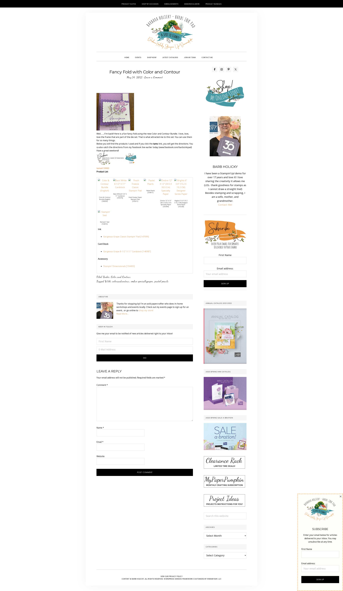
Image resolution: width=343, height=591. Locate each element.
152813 (104, 224)
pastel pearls (161, 281)
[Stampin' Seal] (104, 211)
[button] (218, 55)
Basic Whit (116, 194)
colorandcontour (120, 281)
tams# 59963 (102, 168)
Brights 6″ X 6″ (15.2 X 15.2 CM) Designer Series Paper (181, 202)
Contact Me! (225, 204)
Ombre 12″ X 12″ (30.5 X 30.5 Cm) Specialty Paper (165, 202)
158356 (104, 201)
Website (100, 456)
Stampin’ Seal (104, 222)
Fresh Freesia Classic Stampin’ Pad (135, 198)
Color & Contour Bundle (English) (104, 198)
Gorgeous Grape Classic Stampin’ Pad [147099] (126, 236)
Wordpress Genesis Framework (178, 579)
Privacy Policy (175, 576)
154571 (150, 192)
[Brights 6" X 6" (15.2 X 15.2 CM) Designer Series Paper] (181, 180)
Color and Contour (121, 276)
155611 (135, 201)
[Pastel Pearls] (150, 180)
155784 (165, 206)
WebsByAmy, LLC (214, 579)
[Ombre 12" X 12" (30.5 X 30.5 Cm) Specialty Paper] (165, 180)
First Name (225, 255)
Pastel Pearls (150, 191)
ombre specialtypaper (142, 281)
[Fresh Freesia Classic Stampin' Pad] (135, 180)
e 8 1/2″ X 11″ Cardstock (121, 195)
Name (100, 427)
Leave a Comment (153, 77)
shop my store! (146, 310)
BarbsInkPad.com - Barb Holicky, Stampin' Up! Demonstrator (171, 32)
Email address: (225, 268)
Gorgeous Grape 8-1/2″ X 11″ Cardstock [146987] (127, 251)
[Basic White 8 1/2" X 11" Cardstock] (120, 180)
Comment (102, 385)
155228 (181, 206)
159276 (120, 198)
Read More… (122, 313)
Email (99, 441)
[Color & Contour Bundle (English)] (104, 180)
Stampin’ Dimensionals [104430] (119, 266)
